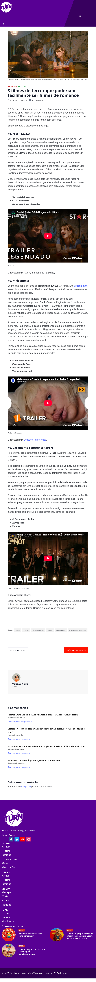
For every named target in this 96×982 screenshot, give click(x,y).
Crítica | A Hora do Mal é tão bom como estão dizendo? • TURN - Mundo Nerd (46, 730)
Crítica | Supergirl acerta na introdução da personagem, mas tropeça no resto (79, 936)
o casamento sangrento (77, 630)
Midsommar (80, 285)
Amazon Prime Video (35, 439)
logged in (26, 786)
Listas (50, 630)
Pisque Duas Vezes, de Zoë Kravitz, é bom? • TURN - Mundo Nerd (43, 714)
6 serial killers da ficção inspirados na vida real (34, 760)
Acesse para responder (20, 721)
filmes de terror (38, 630)
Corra (17, 630)
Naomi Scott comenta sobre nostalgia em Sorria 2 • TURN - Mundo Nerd (47, 746)
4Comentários (38, 100)
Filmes (26, 630)
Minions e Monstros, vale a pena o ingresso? (31, 934)
